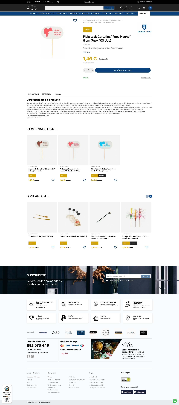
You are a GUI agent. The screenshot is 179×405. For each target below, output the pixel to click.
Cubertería (72, 382)
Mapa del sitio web (33, 377)
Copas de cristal (74, 388)
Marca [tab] (58, 94)
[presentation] (107, 2)
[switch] (7, 400)
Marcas (29, 379)
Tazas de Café (53, 382)
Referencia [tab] (46, 94)
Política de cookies (96, 382)
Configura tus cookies (97, 388)
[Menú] (10, 386)
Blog (28, 382)
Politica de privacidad (97, 385)
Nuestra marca (32, 388)
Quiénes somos (32, 385)
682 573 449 (38, 345)
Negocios (72, 385)
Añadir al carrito (124, 70)
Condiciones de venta (97, 379)
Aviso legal (93, 377)
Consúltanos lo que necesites (37, 352)
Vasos (50, 377)
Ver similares (146, 78)
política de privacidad (127, 280)
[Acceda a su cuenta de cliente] (144, 8)
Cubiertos (72, 377)
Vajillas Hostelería (54, 379)
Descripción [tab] (33, 94)
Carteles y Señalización (77, 379)
